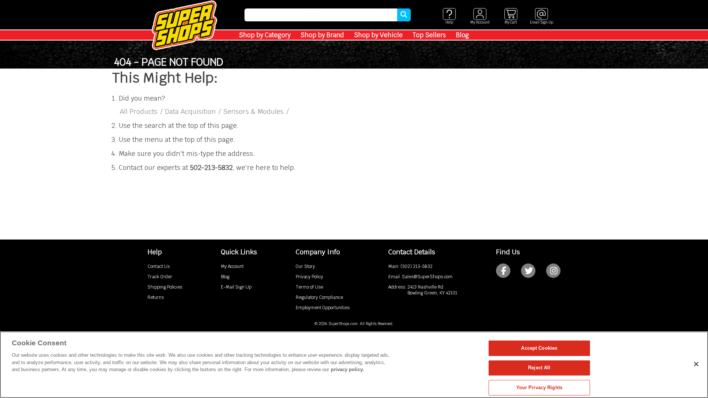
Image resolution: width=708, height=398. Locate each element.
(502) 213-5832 (416, 266)
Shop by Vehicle (378, 35)
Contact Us (159, 266)
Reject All (539, 368)
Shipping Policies (165, 287)
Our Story (305, 266)
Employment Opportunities (323, 308)
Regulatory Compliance (319, 297)
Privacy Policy (309, 277)
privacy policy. (347, 369)
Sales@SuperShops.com (427, 277)
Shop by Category (265, 35)
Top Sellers (429, 35)
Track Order (160, 277)
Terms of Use (309, 287)
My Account (232, 266)
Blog (462, 35)
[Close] (696, 364)
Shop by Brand (322, 35)
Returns (156, 297)
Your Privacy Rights (539, 387)
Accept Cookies (539, 348)
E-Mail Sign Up (236, 287)
